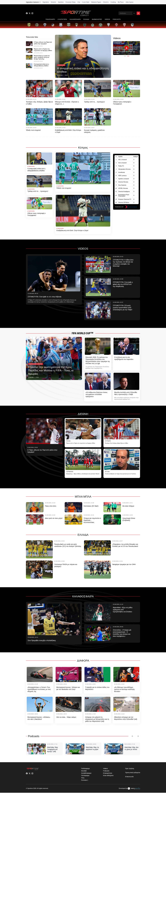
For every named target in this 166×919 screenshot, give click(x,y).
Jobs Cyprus (129, 2)
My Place (121, 2)
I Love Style (85, 2)
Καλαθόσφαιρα (86, 781)
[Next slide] (138, 736)
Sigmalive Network (32, 2)
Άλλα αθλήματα (108, 783)
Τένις (83, 785)
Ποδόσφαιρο (85, 776)
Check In (106, 2)
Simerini (53, 2)
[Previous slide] (132, 736)
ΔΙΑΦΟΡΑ (83, 660)
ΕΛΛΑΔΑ (86, 19)
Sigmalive (46, 2)
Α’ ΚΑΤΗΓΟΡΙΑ (62, 19)
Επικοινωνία (129, 784)
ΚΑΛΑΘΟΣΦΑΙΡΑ (75, 19)
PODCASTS (117, 19)
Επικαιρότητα (107, 781)
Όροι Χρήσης (129, 776)
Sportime (61, 2)
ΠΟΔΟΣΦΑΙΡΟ (50, 19)
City (79, 2)
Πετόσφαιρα (85, 783)
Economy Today (70, 2)
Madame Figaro (96, 2)
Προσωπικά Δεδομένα (132, 780)
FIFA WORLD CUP (81, 333)
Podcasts (33, 736)
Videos (105, 776)
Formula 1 (84, 788)
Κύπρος (83, 147)
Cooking (113, 2)
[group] (29, 25)
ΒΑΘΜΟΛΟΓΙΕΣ (97, 19)
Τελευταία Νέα (32, 37)
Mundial (84, 778)
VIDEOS (107, 19)
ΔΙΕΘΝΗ (83, 414)
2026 (34, 796)
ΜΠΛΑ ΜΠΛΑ (83, 496)
